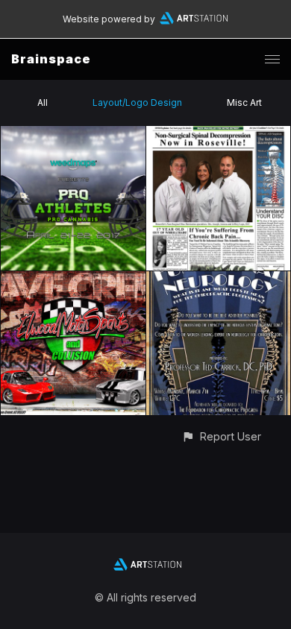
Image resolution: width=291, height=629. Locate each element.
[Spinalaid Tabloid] (218, 134)
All (42, 102)
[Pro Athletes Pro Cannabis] (73, 134)
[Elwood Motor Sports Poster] (73, 280)
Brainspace (51, 58)
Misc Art (244, 102)
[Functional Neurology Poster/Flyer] (218, 280)
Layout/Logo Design (137, 102)
